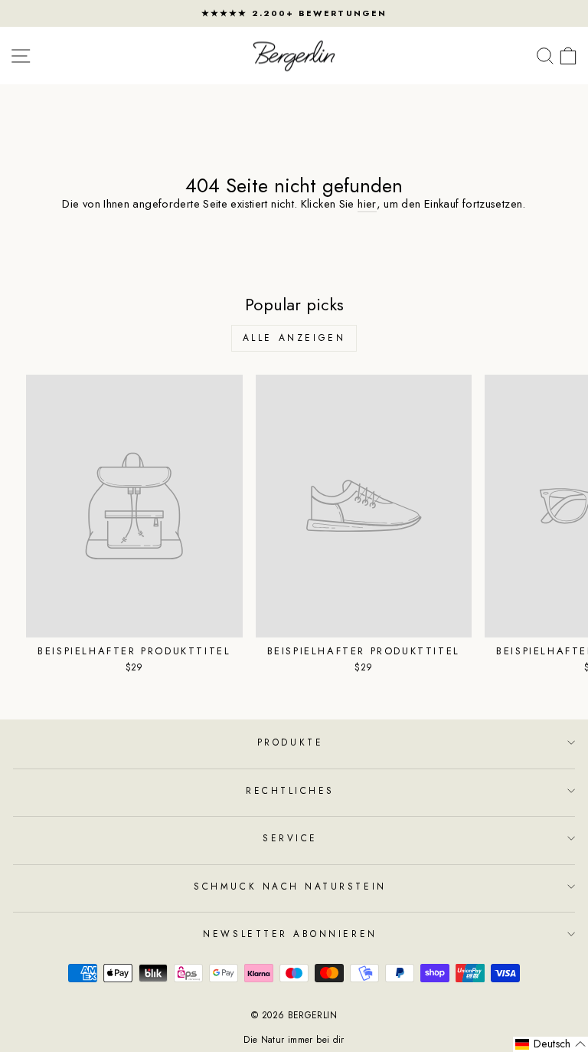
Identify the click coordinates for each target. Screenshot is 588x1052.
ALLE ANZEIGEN (294, 338)
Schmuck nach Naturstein (290, 886)
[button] (550, 1044)
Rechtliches (290, 790)
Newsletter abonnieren (290, 933)
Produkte (290, 742)
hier (367, 204)
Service (290, 837)
